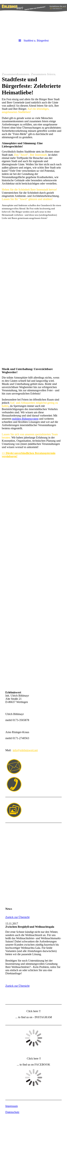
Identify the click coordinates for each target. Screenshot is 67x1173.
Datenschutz (12, 1112)
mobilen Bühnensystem (25, 418)
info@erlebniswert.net (25, 750)
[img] (33, 10)
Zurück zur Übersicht (17, 917)
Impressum (11, 1106)
